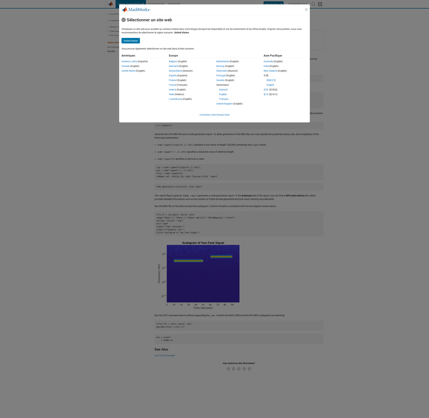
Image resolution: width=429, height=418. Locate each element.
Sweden (220, 80)
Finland (173, 80)
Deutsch (223, 89)
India (266, 66)
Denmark (173, 66)
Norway (220, 66)
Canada (125, 66)
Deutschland (175, 70)
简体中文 (271, 80)
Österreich (221, 70)
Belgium (173, 61)
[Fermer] (306, 9)
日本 (266, 89)
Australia (268, 61)
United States (128, 70)
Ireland (172, 89)
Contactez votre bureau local (214, 114)
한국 (266, 94)
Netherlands (222, 61)
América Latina (129, 61)
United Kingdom (224, 103)
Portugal (220, 75)
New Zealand (270, 70)
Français (223, 99)
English (223, 94)
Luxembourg (175, 99)
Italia (171, 94)
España (173, 75)
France (172, 85)
